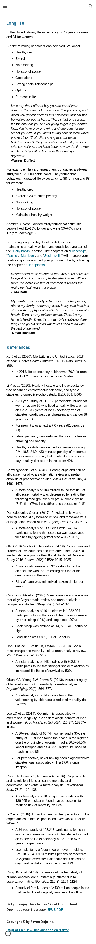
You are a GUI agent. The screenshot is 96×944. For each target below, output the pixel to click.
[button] (5, 6)
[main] (48, 478)
